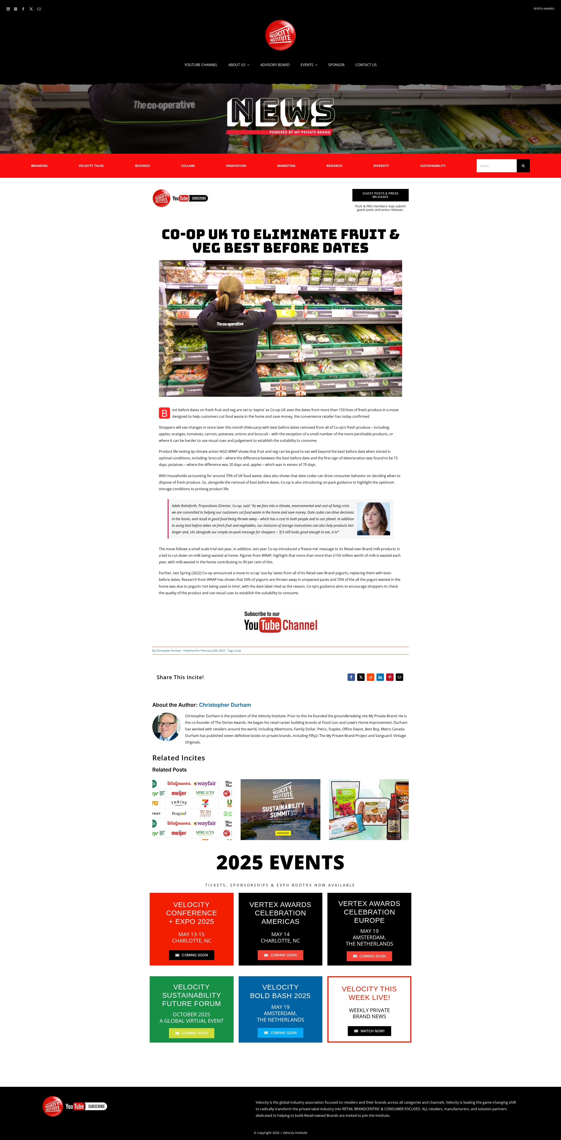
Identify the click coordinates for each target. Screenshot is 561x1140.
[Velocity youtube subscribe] (180, 190)
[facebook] (23, 9)
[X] (361, 677)
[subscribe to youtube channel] (280, 609)
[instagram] (15, 9)
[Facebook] (351, 677)
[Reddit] (370, 677)
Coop (238, 650)
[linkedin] (8, 9)
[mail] (39, 9)
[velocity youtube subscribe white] (75, 1097)
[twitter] (31, 9)
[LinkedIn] (380, 677)
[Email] (399, 677)
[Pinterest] (390, 677)
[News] (280, 98)
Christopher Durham (168, 650)
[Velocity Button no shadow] (280, 21)
